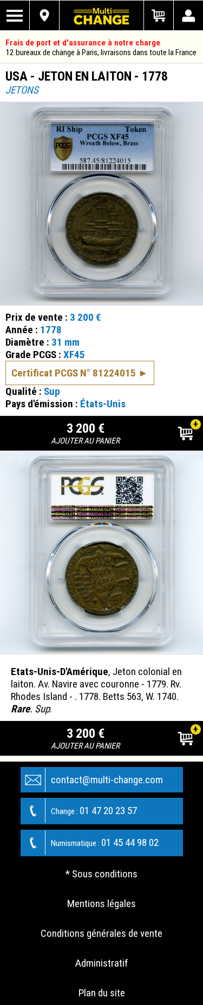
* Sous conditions (101, 874)
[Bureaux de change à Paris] (45, 15)
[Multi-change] (101, 15)
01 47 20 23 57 (94, 810)
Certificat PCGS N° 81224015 (73, 373)
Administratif (101, 963)
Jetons (21, 90)
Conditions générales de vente (101, 933)
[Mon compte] (188, 15)
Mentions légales (101, 903)
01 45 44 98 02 (105, 842)
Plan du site (101, 993)
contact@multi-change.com (107, 779)
